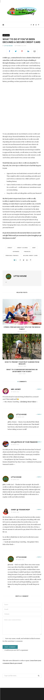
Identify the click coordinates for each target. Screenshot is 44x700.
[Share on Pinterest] (30, 260)
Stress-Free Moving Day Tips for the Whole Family (22, 328)
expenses (16, 251)
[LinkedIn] (28, 51)
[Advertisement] (22, 107)
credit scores (22, 247)
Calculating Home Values (28, 402)
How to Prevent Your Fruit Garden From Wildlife (22, 363)
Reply (39, 389)
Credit (9, 247)
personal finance (12, 255)
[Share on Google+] (27, 260)
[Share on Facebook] (9, 51)
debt (34, 247)
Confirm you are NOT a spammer (16, 650)
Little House (8, 45)
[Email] (34, 51)
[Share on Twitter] (16, 51)
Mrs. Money (16, 389)
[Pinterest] (22, 51)
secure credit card (30, 255)
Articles (6, 35)
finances (27, 251)
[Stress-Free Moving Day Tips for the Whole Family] (22, 312)
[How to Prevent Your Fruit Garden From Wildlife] (22, 346)
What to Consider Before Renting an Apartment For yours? (22, 371)
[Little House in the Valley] (22, 11)
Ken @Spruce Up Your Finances (24, 442)
